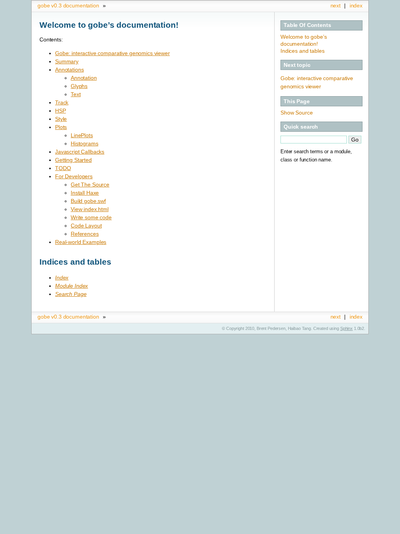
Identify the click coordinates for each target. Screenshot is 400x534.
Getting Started (73, 160)
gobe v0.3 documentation (68, 5)
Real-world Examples (80, 242)
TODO (63, 168)
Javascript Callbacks (79, 152)
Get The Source (90, 184)
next (335, 5)
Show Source (296, 112)
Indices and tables (302, 51)
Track (61, 102)
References (85, 234)
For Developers (74, 176)
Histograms (84, 143)
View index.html (90, 209)
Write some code (91, 217)
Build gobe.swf (88, 201)
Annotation (84, 78)
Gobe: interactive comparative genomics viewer (112, 53)
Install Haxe (85, 193)
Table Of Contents (307, 25)
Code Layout (86, 225)
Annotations (69, 69)
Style (61, 119)
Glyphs (79, 86)
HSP (60, 111)
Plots (61, 127)
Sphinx (346, 328)
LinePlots (82, 135)
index (356, 5)
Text (75, 94)
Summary (67, 61)
